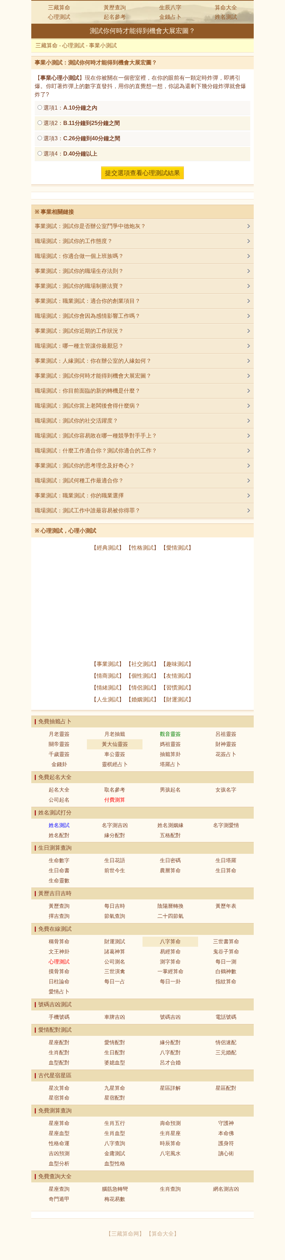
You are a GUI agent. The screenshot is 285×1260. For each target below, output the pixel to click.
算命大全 (226, 7)
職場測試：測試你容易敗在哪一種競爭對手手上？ (96, 436)
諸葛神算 (114, 951)
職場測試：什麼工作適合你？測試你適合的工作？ (96, 451)
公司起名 (59, 800)
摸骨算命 (59, 971)
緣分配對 (114, 835)
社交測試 (142, 664)
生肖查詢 (170, 1189)
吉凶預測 (59, 1153)
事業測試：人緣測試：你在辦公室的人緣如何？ (93, 361)
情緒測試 (108, 688)
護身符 (226, 1143)
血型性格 (114, 1163)
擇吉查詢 (59, 916)
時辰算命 (170, 1143)
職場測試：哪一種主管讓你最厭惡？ (79, 346)
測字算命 (170, 961)
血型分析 (59, 1163)
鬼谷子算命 (226, 951)
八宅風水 (170, 1153)
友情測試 (177, 676)
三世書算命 (226, 941)
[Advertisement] (142, 606)
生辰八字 (170, 7)
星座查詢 (59, 1189)
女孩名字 (225, 790)
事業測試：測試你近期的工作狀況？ (79, 331)
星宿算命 (59, 1098)
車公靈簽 (114, 754)
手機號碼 (59, 1017)
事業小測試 (103, 45)
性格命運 (59, 1143)
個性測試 (142, 676)
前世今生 (114, 870)
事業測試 (108, 664)
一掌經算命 (170, 971)
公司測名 (114, 961)
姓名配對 (59, 835)
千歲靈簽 (59, 754)
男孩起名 (170, 790)
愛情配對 (114, 1042)
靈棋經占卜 (115, 764)
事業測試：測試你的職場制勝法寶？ (79, 286)
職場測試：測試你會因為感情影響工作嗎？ (87, 316)
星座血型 (59, 1133)
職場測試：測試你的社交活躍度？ (76, 421)
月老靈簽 (59, 734)
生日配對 (114, 1052)
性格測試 (142, 548)
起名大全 (59, 790)
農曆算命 (170, 870)
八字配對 (170, 1052)
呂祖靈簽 (225, 734)
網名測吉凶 (226, 1189)
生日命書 (59, 870)
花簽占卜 (225, 754)
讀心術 (226, 1153)
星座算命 (59, 1123)
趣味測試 (177, 664)
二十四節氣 (170, 916)
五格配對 (170, 835)
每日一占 (114, 981)
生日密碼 (170, 860)
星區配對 (225, 1088)
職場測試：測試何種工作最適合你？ (79, 480)
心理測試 (59, 17)
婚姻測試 (142, 699)
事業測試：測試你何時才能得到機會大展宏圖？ (93, 376)
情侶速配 (225, 1042)
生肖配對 (59, 1052)
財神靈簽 (225, 744)
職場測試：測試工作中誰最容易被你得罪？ (87, 510)
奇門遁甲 (59, 1199)
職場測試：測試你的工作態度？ (74, 241)
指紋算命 (225, 981)
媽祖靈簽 (170, 744)
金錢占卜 (170, 17)
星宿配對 (114, 1098)
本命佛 (226, 1133)
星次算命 (59, 1088)
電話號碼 (225, 1017)
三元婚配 (225, 1052)
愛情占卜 (59, 991)
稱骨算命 (59, 941)
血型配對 (59, 1062)
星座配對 (59, 1042)
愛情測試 (177, 548)
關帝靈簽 (59, 744)
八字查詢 (114, 1143)
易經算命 (170, 951)
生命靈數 (59, 880)
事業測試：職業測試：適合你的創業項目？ (87, 301)
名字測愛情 (226, 825)
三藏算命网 (125, 1234)
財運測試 (177, 699)
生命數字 (59, 860)
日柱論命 (59, 981)
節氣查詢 (114, 916)
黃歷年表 (225, 906)
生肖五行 (114, 1123)
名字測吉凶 (115, 825)
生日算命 (225, 870)
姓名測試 (226, 17)
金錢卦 (59, 764)
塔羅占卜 (170, 764)
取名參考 (114, 790)
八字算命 (170, 941)
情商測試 (108, 676)
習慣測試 (177, 688)
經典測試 (108, 548)
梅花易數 (114, 1199)
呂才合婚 (170, 1062)
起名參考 (115, 17)
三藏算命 (59, 7)
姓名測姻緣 (170, 825)
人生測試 (108, 699)
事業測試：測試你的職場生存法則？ (79, 271)
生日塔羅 (225, 860)
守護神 (226, 1123)
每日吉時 (114, 906)
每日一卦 (170, 981)
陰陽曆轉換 (170, 906)
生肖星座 (170, 1133)
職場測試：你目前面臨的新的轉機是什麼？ (87, 391)
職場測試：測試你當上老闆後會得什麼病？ (87, 406)
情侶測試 (142, 688)
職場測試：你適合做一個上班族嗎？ (79, 256)
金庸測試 (114, 1153)
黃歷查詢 (115, 7)
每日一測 (225, 961)
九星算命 (114, 1088)
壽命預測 (170, 1123)
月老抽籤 (114, 734)
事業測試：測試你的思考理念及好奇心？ (85, 465)
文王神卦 (59, 951)
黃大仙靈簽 (115, 744)
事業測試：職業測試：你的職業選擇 (79, 495)
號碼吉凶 (170, 1017)
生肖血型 (114, 1133)
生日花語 (114, 860)
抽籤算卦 (170, 754)
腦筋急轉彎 (115, 1189)
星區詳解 (170, 1088)
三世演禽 (114, 971)
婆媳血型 (114, 1062)
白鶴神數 (225, 971)
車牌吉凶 (114, 1017)
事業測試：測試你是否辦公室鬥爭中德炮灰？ (90, 226)
